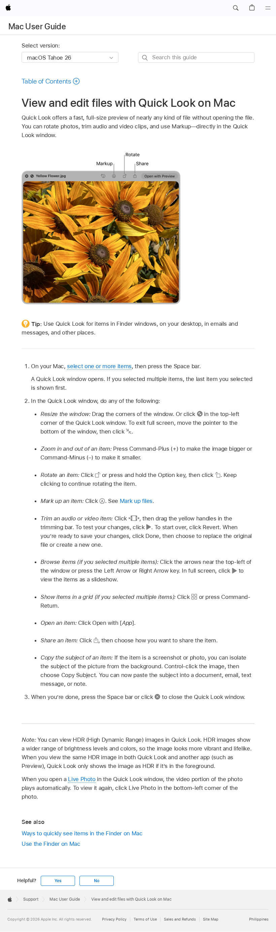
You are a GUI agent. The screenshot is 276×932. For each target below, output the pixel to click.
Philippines (259, 919)
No (96, 880)
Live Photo (81, 779)
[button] (236, 8)
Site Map (210, 919)
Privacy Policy (114, 919)
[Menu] (268, 8)
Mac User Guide (37, 26)
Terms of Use (145, 919)
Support (30, 899)
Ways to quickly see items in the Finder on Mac (82, 833)
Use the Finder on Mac (51, 843)
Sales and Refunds (180, 919)
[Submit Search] (145, 57)
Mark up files (136, 500)
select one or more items (99, 366)
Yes (58, 880)
